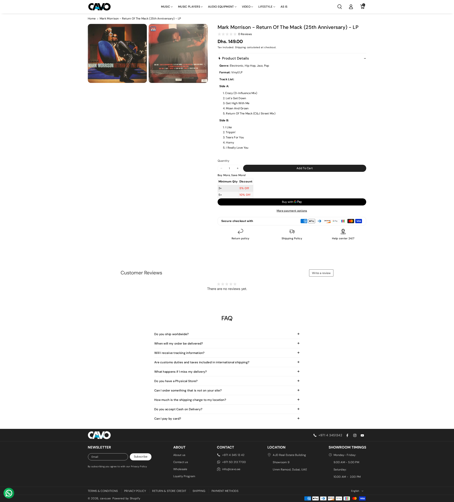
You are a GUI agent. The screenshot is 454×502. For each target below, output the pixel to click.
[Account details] (351, 7)
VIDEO (246, 7)
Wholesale (180, 469)
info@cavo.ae (231, 469)
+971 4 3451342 (330, 435)
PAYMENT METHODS (225, 491)
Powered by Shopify (126, 498)
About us (179, 455)
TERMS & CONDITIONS (103, 491)
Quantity (223, 161)
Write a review (321, 273)
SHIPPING (199, 491)
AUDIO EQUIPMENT (221, 7)
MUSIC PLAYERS (189, 7)
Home (92, 18)
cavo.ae (105, 498)
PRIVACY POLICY (135, 491)
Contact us (180, 462)
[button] (167, 7)
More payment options (292, 211)
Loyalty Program (184, 476)
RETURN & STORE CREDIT (169, 491)
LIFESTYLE (265, 7)
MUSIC (165, 7)
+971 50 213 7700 (234, 462)
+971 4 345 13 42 (233, 455)
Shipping (240, 47)
